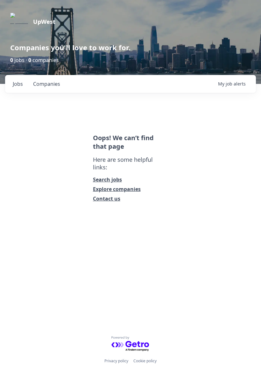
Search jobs (107, 179)
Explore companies (117, 189)
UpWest (44, 21)
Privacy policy (116, 361)
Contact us (106, 198)
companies (46, 83)
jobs (18, 83)
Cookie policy (145, 361)
